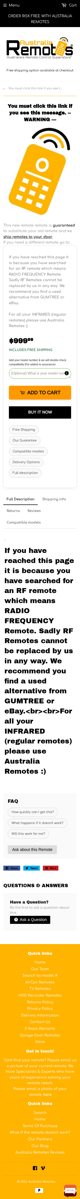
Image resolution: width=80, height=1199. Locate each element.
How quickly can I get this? (33, 812)
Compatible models (28, 451)
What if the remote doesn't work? (40, 1132)
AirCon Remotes (40, 982)
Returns (13, 511)
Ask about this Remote (32, 849)
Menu (14, 5)
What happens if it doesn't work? (37, 823)
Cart (72, 5)
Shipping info (54, 499)
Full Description (20, 499)
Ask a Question (33, 919)
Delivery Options (26, 462)
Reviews (34, 511)
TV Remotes (40, 989)
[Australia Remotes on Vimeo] (43, 1169)
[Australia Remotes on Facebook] (35, 1169)
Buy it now (40, 412)
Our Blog (40, 1146)
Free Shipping (24, 429)
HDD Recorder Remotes (40, 995)
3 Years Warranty (40, 1029)
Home (40, 962)
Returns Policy (40, 1002)
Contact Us (40, 1022)
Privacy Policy (40, 1009)
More (40, 1042)
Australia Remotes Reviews (40, 1152)
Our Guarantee (25, 440)
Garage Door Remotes (40, 1035)
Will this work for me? (28, 833)
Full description (25, 473)
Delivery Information (40, 1015)
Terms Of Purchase (40, 1126)
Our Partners (40, 1139)
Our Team (40, 969)
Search (40, 1113)
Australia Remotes (41, 1181)
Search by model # (40, 976)
